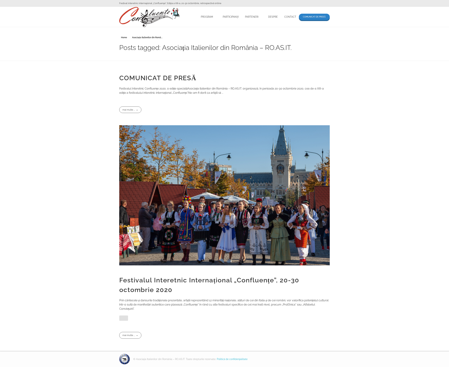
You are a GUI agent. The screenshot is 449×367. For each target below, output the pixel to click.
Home (124, 37)
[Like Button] (123, 318)
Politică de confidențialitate (232, 359)
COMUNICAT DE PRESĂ (157, 78)
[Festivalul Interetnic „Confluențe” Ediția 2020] (124, 359)
